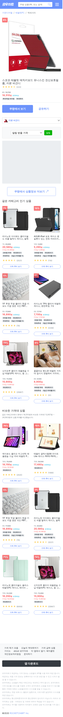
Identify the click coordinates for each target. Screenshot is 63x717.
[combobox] (31, 120)
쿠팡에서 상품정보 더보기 (30, 191)
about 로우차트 (21, 651)
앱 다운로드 (31, 663)
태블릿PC (20, 12)
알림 (48, 132)
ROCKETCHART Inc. (19, 713)
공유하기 (44, 108)
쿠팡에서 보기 (17, 108)
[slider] (9, 87)
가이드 (7, 651)
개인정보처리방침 (12, 654)
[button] (56, 4)
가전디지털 (7, 12)
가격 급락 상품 (48, 648)
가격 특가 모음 (11, 648)
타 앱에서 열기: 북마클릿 (43, 651)
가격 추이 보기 (16, 266)
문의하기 (28, 654)
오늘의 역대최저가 (29, 648)
